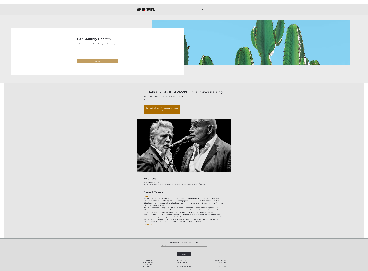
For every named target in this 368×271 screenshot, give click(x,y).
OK (162, 110)
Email (78, 52)
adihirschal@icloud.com (184, 266)
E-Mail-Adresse (165, 245)
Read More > (148, 225)
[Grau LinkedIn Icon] (222, 266)
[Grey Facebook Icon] (219, 266)
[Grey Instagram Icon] (225, 266)
